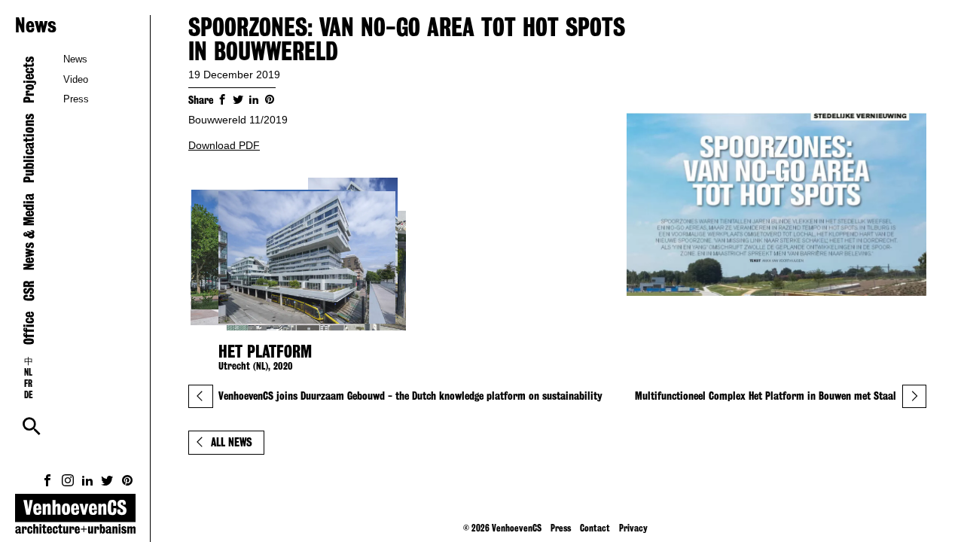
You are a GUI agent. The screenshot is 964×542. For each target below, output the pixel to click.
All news (231, 442)
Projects (29, 79)
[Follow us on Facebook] (47, 480)
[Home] (75, 518)
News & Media (29, 231)
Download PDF (224, 145)
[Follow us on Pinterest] (127, 480)
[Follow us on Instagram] (67, 480)
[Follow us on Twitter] (107, 480)
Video (75, 79)
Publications (29, 148)
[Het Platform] (301, 257)
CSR (29, 291)
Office (29, 328)
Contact (595, 527)
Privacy (633, 527)
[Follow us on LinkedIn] (87, 480)
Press (76, 99)
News (75, 59)
